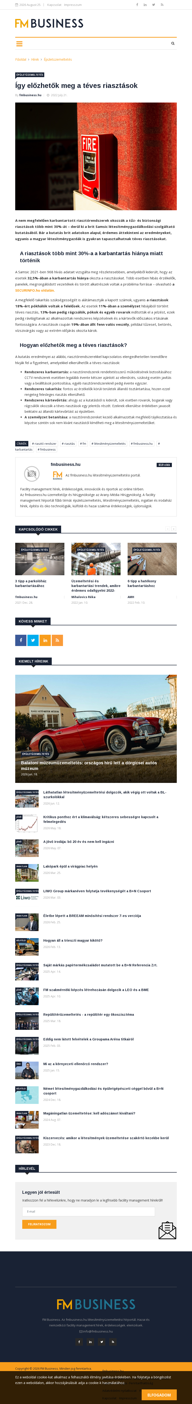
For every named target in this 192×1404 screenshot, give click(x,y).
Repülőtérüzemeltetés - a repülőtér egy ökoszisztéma (88, 1014)
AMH (131, 597)
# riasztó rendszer (44, 444)
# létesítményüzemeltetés (109, 444)
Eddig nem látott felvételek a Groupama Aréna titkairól (88, 1039)
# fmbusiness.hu (142, 444)
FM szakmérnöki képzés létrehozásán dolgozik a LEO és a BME (96, 990)
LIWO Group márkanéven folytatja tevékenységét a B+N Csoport (97, 891)
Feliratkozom (39, 1224)
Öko (18, 1064)
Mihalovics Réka (83, 597)
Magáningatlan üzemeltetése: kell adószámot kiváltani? (89, 1113)
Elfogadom (159, 1395)
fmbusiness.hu (30, 95)
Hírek (35, 59)
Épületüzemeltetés (58, 59)
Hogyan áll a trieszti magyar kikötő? (73, 940)
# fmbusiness (46, 450)
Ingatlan (21, 866)
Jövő (18, 817)
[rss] (162, 4)
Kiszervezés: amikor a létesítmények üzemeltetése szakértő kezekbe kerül (106, 1138)
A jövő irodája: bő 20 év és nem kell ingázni (78, 842)
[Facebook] (137, 4)
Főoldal (20, 59)
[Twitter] (154, 4)
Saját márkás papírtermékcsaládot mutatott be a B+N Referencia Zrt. (100, 965)
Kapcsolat (54, 5)
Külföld (21, 940)
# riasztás (68, 444)
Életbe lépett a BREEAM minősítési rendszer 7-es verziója (92, 916)
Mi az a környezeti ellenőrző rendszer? (75, 1064)
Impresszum (73, 5)
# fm (83, 444)
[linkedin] (146, 4)
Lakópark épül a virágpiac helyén (70, 866)
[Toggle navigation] (19, 43)
